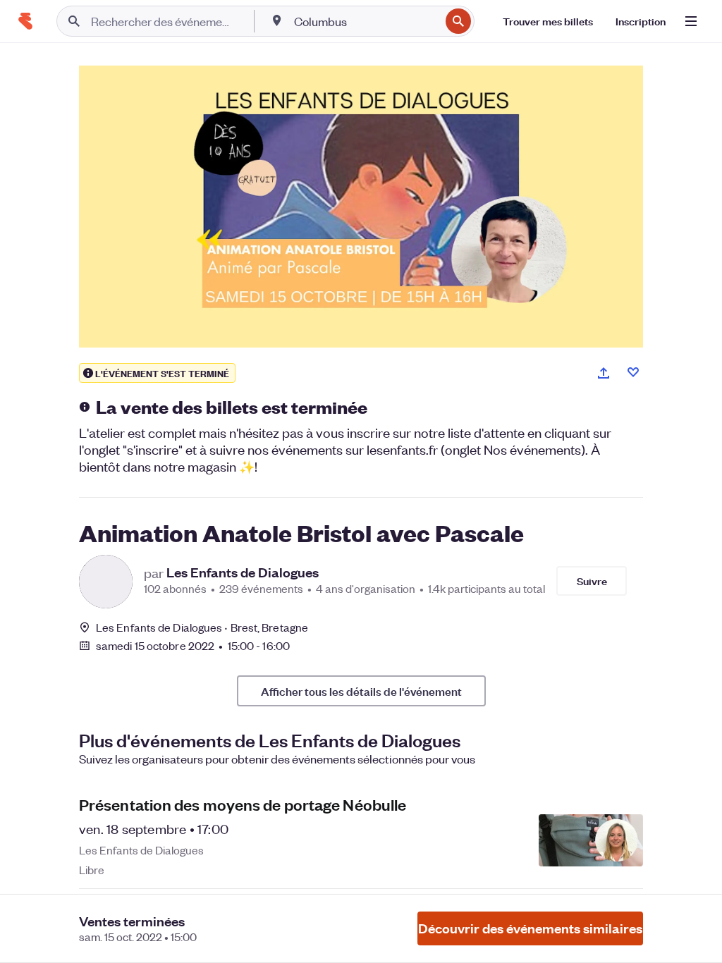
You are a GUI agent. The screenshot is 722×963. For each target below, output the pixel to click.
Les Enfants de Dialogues (242, 572)
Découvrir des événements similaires (530, 928)
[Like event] (633, 372)
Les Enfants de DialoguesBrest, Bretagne (202, 627)
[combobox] (366, 21)
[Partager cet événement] (603, 373)
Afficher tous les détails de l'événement (361, 691)
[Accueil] (25, 21)
